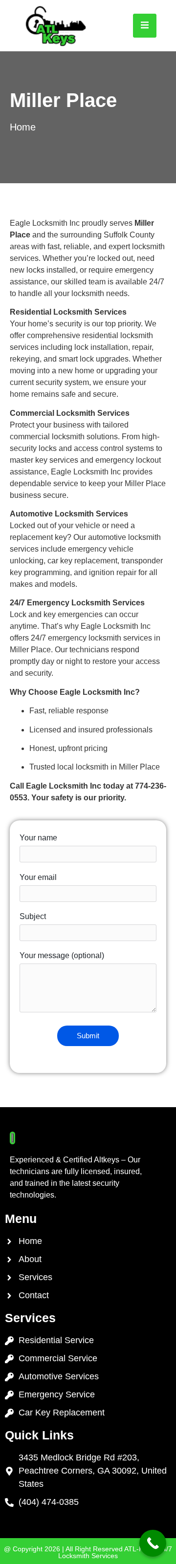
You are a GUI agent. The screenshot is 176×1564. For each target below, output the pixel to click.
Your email (38, 877)
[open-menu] (144, 26)
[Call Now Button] (152, 1543)
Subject (33, 916)
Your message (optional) (62, 955)
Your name (38, 838)
